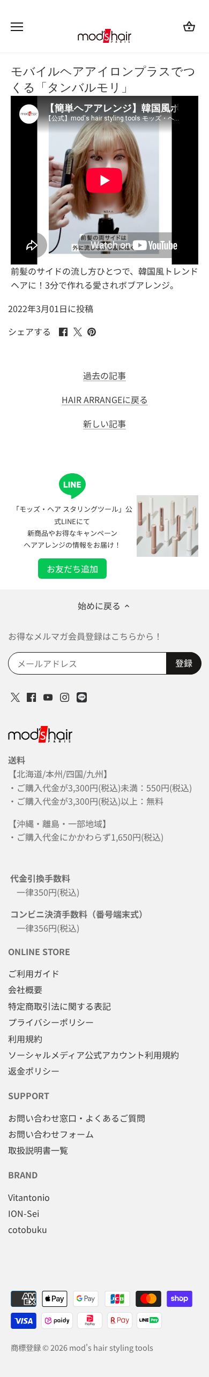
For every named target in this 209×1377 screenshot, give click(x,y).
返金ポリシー (33, 1070)
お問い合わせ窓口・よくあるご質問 (76, 1117)
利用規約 (25, 1038)
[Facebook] (31, 696)
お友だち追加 (72, 568)
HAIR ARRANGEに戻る (105, 400)
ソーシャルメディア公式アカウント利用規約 (93, 1054)
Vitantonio (29, 1197)
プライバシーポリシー (51, 1022)
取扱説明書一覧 (38, 1150)
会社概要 (25, 989)
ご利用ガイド (33, 973)
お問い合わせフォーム (51, 1134)
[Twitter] (15, 696)
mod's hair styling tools (111, 1347)
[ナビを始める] (17, 26)
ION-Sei (23, 1213)
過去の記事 (104, 375)
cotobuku (27, 1229)
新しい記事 (104, 424)
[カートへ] (189, 26)
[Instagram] (64, 696)
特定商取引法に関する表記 (59, 1006)
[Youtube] (48, 696)
